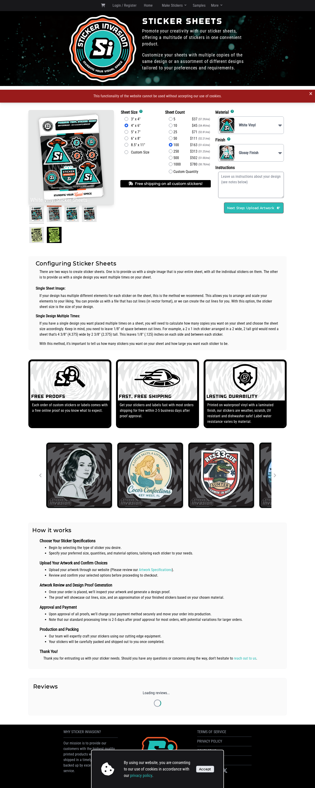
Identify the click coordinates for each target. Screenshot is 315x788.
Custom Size (138, 152)
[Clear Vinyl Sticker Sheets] (54, 214)
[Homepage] (103, 48)
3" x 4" (134, 119)
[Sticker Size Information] (140, 112)
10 (174, 125)
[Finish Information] (228, 139)
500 (175, 158)
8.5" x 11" (136, 145)
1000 (176, 164)
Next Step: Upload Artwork (251, 208)
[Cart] (103, 6)
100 (175, 145)
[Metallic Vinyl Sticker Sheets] (89, 214)
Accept (205, 769)
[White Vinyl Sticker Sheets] (36, 214)
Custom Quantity (185, 171)
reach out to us (245, 658)
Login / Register (125, 5)
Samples (199, 5)
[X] (225, 770)
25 (174, 132)
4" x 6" (134, 125)
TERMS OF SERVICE (211, 732)
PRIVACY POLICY (209, 741)
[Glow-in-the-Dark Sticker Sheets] (36, 236)
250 (175, 151)
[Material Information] (232, 112)
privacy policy (141, 775)
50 (174, 138)
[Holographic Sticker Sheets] (71, 214)
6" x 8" (134, 138)
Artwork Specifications (155, 570)
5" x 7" (134, 132)
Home (148, 5)
